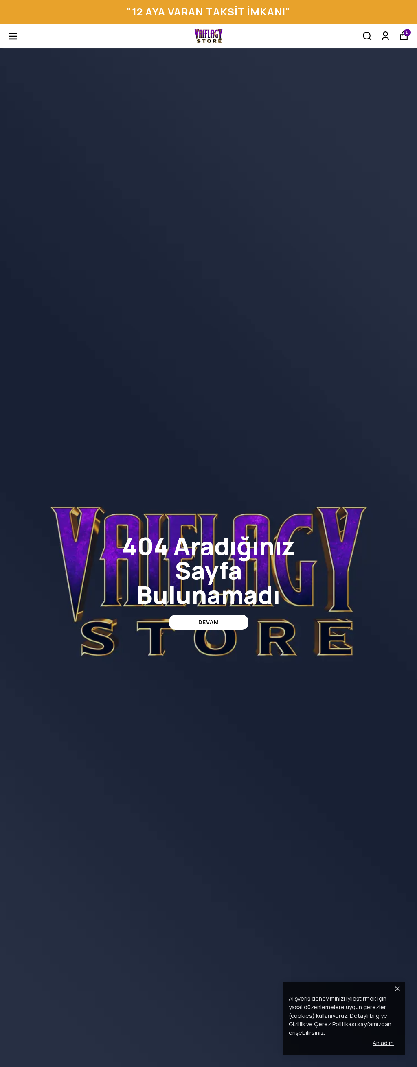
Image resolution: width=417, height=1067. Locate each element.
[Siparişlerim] (385, 36)
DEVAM (208, 622)
